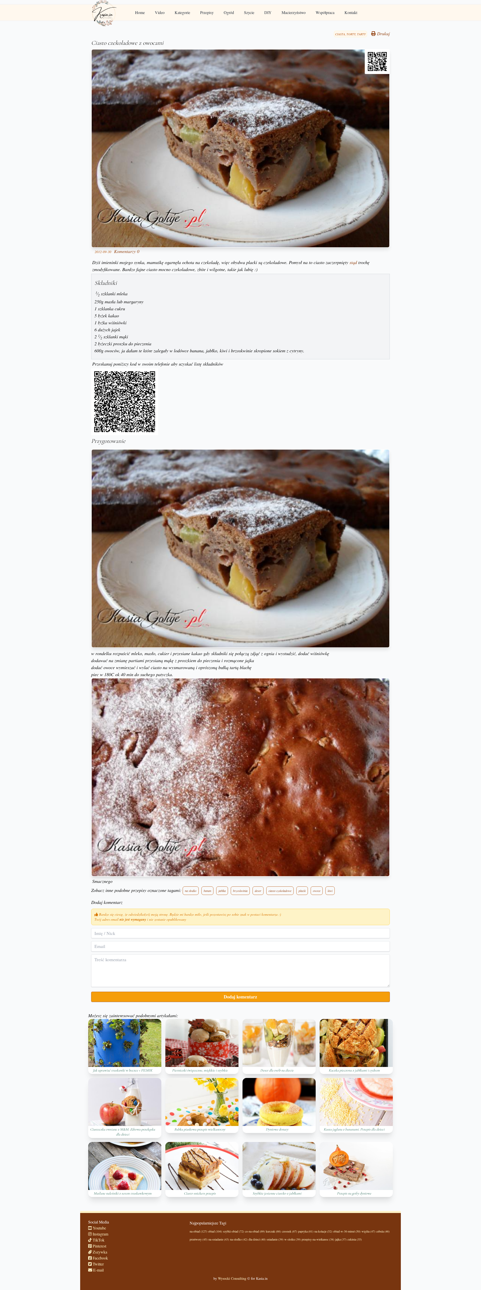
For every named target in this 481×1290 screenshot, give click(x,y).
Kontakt (350, 12)
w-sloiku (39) (292, 1239)
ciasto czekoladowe (280, 891)
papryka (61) (305, 1231)
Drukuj (383, 34)
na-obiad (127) (198, 1231)
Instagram (100, 1233)
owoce (316, 891)
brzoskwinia (240, 891)
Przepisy (207, 12)
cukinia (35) (354, 1239)
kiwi (330, 891)
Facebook (100, 1257)
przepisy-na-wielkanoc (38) (318, 1239)
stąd (353, 262)
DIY (268, 12)
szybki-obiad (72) (233, 1231)
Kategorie (182, 12)
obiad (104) (215, 1231)
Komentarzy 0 (126, 251)
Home (140, 12)
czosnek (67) (289, 1231)
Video (160, 12)
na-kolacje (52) (323, 1231)
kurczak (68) (273, 1231)
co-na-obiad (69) (255, 1231)
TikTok (98, 1239)
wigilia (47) (368, 1231)
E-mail (98, 1269)
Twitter (98, 1263)
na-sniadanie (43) (218, 1239)
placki (302, 891)
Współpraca (325, 12)
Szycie (249, 12)
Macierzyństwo (294, 12)
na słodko (190, 891)
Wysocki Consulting (232, 1278)
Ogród (229, 12)
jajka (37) (340, 1239)
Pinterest (99, 1245)
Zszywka (99, 1251)
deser (258, 891)
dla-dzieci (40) (257, 1239)
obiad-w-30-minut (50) (346, 1231)
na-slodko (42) (239, 1239)
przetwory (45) (198, 1239)
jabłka (222, 891)
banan (207, 891)
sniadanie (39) (275, 1239)
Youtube (99, 1227)
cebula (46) (383, 1231)
